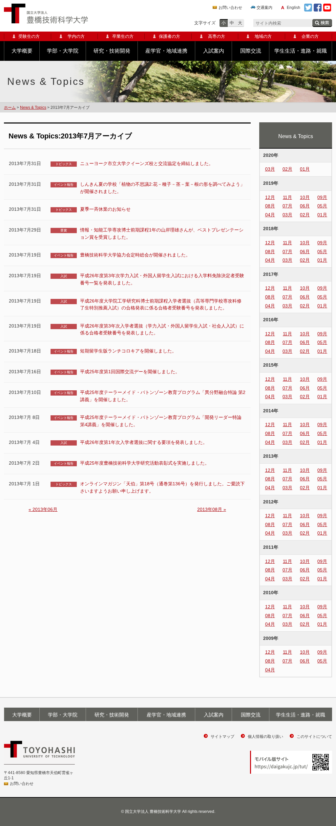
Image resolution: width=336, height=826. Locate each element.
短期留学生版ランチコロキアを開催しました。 (128, 350)
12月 (270, 197)
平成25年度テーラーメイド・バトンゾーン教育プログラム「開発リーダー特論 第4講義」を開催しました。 (161, 421)
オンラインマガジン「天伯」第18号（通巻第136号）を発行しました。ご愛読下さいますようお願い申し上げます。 (162, 487)
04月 (270, 214)
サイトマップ (222, 737)
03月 (270, 169)
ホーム (10, 107)
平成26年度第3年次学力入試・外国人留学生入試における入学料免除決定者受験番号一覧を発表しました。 (162, 279)
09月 (322, 197)
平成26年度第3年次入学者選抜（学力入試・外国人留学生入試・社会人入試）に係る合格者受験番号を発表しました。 (162, 329)
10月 (305, 197)
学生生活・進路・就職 (300, 51)
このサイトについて (314, 737)
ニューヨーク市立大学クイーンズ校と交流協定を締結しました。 (146, 163)
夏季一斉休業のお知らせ (105, 209)
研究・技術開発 (112, 51)
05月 (322, 205)
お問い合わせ (230, 7)
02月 (287, 169)
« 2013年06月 (43, 509)
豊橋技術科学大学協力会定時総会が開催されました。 (135, 254)
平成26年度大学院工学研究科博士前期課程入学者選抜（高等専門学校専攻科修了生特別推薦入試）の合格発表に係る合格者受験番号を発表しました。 (161, 304)
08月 (270, 205)
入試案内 (213, 51)
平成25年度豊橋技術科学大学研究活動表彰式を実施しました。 (144, 463)
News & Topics (33, 107)
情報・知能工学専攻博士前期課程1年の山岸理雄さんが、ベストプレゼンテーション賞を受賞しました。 (161, 233)
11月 (287, 197)
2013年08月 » (211, 509)
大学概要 (21, 51)
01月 (305, 169)
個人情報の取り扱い (265, 737)
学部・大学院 (62, 51)
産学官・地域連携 (166, 51)
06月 (305, 205)
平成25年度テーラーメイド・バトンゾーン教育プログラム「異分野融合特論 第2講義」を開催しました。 (162, 396)
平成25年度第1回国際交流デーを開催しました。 (130, 371)
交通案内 (264, 7)
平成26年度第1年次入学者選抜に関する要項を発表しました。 (143, 442)
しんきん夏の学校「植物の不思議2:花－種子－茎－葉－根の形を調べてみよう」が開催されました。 (162, 188)
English (293, 7)
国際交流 (250, 51)
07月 (287, 205)
